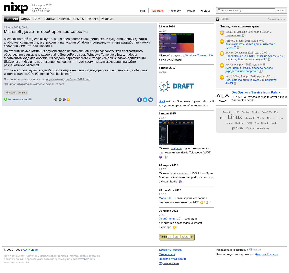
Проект (92, 19)
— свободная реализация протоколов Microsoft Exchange (180, 223)
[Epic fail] (55, 99)
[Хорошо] (64, 99)
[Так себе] (60, 99)
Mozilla (261, 118)
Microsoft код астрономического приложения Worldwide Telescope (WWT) (185, 150)
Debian (245, 112)
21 (245, 35)
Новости (12, 19)
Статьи (49, 19)
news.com (58, 83)
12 (210, 202)
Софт (37, 19)
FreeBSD (267, 112)
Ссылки (79, 19)
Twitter (191, 10)
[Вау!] (68, 99)
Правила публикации (172, 258)
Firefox (255, 112)
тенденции (263, 128)
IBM (276, 112)
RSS (143, 10)
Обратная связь (169, 263)
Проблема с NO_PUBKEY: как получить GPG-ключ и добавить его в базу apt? (254, 57)
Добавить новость (170, 249)
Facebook (175, 10)
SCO (249, 123)
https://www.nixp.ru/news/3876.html (68, 79)
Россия (250, 128)
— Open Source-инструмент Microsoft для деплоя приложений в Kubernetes (186, 103)
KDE (222, 118)
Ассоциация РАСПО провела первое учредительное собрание (249, 69)
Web (274, 123)
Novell (270, 118)
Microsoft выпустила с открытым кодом (186, 57)
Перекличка (233, 35)
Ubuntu (265, 123)
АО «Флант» (31, 249)
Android (227, 112)
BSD (236, 112)
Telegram (157, 10)
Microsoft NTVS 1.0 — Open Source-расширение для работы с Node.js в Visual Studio (186, 177)
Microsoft (11, 92)
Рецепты (64, 19)
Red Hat (239, 123)
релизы (22, 92)
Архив (163, 236)
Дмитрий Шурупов (16, 83)
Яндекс (205, 10)
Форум (25, 19)
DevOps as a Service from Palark (256, 92)
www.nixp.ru (85, 258)
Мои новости (167, 254)
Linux (235, 116)
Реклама (107, 19)
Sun (256, 123)
